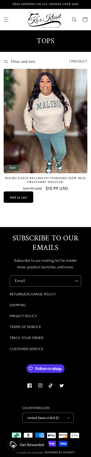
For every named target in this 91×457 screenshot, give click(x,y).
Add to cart (18, 197)
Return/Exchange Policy (33, 294)
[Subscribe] (75, 281)
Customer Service (26, 349)
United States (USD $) (43, 418)
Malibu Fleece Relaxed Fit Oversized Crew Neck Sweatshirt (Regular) (45, 180)
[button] (6, 19)
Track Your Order (26, 338)
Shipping (18, 305)
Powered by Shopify (60, 452)
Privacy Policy (23, 316)
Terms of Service (25, 327)
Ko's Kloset (35, 452)
